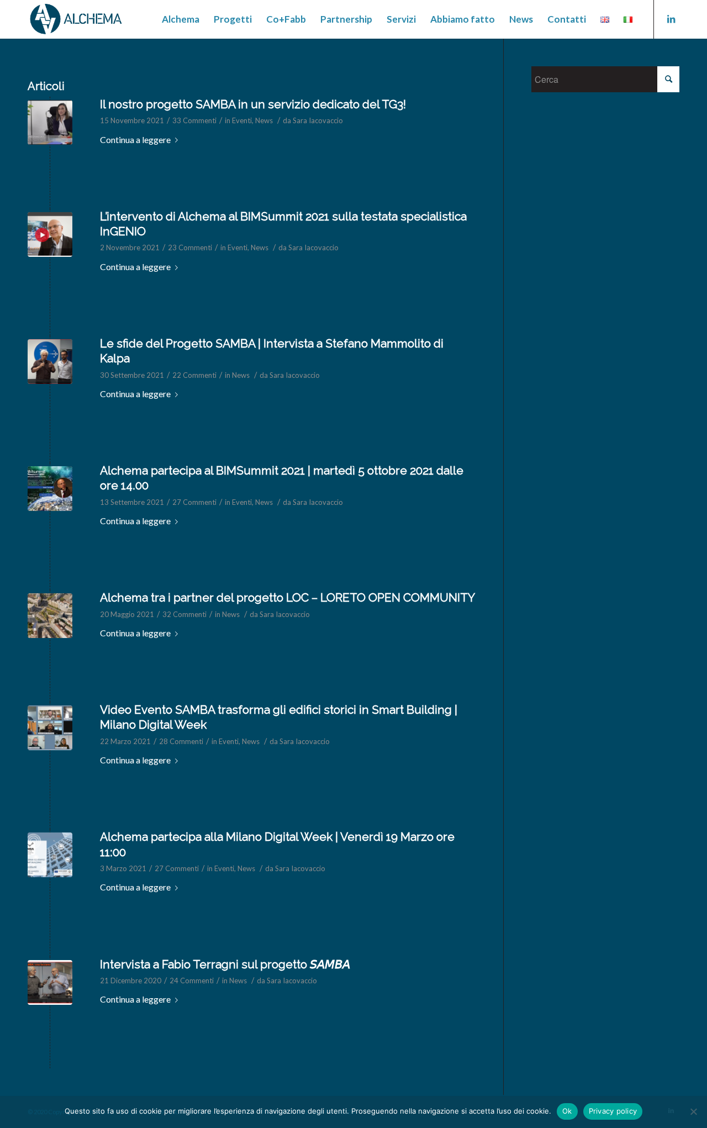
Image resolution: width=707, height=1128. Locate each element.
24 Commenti (192, 980)
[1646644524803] (50, 122)
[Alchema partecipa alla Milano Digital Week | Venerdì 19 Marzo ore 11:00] (50, 854)
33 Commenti (194, 120)
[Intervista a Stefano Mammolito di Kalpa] (50, 361)
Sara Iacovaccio (318, 120)
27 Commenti (194, 502)
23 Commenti (190, 247)
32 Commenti (184, 614)
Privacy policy (613, 1110)
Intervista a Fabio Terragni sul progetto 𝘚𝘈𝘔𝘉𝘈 (225, 964)
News (264, 120)
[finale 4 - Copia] (50, 727)
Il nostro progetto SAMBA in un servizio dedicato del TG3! (253, 104)
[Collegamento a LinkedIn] (671, 18)
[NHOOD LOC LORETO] (50, 615)
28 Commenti (181, 741)
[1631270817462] (50, 488)
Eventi (242, 120)
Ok (567, 1110)
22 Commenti (194, 375)
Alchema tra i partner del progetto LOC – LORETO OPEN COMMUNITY (287, 597)
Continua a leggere (135, 139)
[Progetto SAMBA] (50, 982)
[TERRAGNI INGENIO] (50, 234)
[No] (693, 1111)
